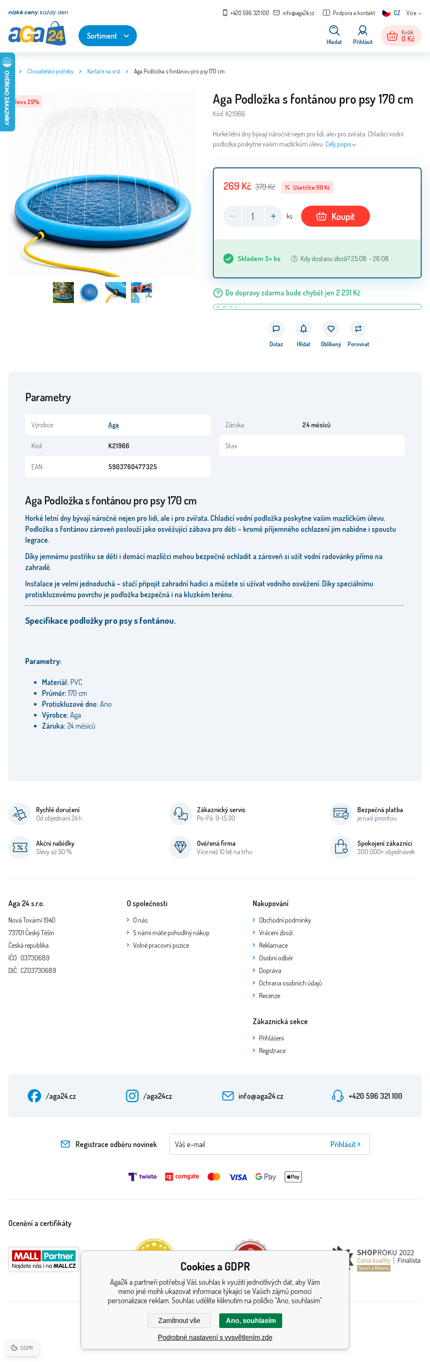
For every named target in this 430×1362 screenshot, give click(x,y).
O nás (140, 920)
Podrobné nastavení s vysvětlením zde (215, 1337)
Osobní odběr (276, 958)
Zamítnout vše (179, 1320)
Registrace (272, 1050)
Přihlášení (271, 1038)
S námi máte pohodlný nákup (171, 932)
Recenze (269, 995)
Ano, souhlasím (251, 1320)
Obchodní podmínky (285, 920)
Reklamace (273, 945)
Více (411, 12)
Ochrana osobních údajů (290, 983)
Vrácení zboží (276, 932)
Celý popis (338, 144)
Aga (113, 425)
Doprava (270, 970)
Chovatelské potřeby (50, 71)
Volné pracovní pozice (161, 945)
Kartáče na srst (103, 71)
